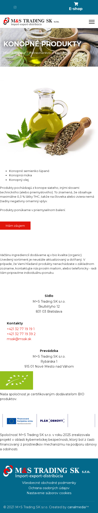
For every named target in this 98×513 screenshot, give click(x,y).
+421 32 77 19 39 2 (21, 334)
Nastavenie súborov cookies (49, 493)
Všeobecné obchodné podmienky (49, 483)
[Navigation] (92, 21)
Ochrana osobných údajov (49, 488)
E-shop (76, 9)
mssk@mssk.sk (19, 339)
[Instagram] (15, 7)
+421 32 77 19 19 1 (21, 329)
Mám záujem (15, 225)
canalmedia (76, 507)
